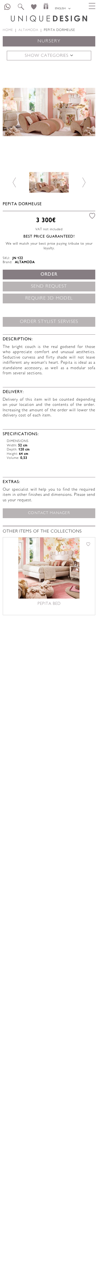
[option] (49, 112)
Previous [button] (14, 111)
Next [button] (83, 111)
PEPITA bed (49, 604)
